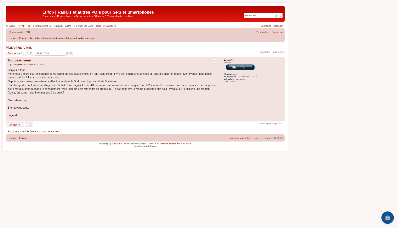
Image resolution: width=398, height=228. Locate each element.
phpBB (117, 144)
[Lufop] (24, 13)
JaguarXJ (229, 60)
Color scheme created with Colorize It (173, 144)
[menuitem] (27, 32)
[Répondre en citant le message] (214, 61)
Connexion (266, 26)
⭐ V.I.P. (22, 26)
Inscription (278, 26)
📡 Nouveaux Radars (60, 26)
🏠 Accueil (11, 26)
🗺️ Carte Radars (92, 26)
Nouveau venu (19, 47)
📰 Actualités (109, 26)
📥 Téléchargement (38, 26)
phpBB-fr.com (150, 146)
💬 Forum (78, 26)
